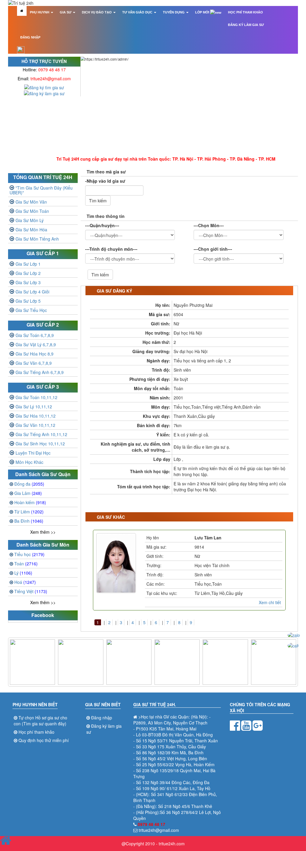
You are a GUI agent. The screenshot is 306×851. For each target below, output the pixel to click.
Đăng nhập (101, 718)
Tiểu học (29, 554)
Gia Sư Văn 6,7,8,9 (34, 363)
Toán (26, 564)
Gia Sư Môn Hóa (31, 230)
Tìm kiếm (98, 201)
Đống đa (29, 484)
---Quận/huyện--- (102, 225)
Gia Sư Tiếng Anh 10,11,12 (41, 434)
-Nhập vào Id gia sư (105, 181)
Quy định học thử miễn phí (44, 740)
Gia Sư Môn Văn (31, 202)
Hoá (25, 582)
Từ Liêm (29, 512)
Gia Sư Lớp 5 (28, 301)
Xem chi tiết (270, 602)
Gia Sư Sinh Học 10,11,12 (40, 444)
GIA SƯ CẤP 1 (43, 253)
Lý (23, 573)
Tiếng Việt (30, 591)
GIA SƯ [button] (66, 12)
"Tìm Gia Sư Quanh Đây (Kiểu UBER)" (41, 190)
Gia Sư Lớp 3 (28, 282)
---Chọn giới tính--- (213, 249)
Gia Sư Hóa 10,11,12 (36, 416)
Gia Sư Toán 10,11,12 (36, 397)
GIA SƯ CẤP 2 (43, 324)
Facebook (42, 615)
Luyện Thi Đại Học (33, 453)
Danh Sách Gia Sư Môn (42, 544)
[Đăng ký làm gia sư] (44, 93)
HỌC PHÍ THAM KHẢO (245, 12)
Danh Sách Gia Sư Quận (43, 474)
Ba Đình (28, 521)
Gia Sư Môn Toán (32, 211)
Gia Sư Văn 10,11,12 (35, 425)
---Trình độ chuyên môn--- (111, 249)
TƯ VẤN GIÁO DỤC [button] (137, 12)
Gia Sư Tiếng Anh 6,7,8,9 (40, 372)
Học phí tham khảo (36, 732)
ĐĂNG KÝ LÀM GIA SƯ (246, 25)
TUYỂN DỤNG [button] (174, 12)
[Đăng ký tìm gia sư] (44, 87)
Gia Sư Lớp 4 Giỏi (32, 292)
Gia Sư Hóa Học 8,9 (34, 354)
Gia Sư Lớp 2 (28, 273)
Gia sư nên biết (103, 704)
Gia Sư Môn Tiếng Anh (37, 239)
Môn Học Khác (29, 462)
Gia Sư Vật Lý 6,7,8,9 (36, 344)
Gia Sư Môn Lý (30, 220)
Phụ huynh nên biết (35, 704)
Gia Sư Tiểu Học (31, 310)
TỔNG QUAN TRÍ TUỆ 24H (42, 177)
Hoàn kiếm (30, 502)
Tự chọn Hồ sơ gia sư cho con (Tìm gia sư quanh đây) (40, 721)
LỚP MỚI (202, 12)
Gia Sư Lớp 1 (28, 264)
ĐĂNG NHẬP (30, 37)
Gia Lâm (28, 493)
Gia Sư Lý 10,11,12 (34, 407)
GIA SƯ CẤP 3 (43, 386)
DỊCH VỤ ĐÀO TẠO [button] (97, 12)
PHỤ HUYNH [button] (40, 12)
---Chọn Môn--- (209, 225)
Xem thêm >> (43, 532)
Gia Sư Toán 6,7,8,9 (35, 335)
